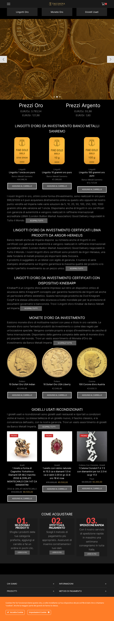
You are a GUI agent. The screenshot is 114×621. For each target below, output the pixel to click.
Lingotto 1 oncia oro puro (22, 172)
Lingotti (22, 169)
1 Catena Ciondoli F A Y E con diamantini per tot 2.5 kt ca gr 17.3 (92, 471)
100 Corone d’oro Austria (92, 384)
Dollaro (22, 381)
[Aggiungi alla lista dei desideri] (32, 141)
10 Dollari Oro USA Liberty (57, 384)
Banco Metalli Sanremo (22, 176)
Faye (92, 479)
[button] (54, 97)
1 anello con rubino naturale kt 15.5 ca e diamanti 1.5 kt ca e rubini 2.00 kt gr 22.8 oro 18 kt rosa (57, 473)
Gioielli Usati (91, 12)
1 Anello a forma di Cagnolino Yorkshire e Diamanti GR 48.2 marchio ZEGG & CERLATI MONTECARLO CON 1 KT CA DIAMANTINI (22, 476)
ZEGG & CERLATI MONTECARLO (22, 489)
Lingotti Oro (22, 12)
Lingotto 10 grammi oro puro (57, 172)
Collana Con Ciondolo (88, 465)
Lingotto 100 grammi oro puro (92, 174)
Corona (92, 381)
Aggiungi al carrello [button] (22, 186)
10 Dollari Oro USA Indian (22, 384)
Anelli (22, 465)
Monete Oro (57, 12)
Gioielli (57, 465)
